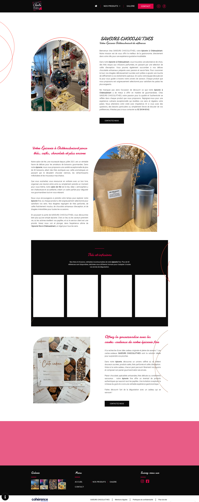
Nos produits (111, 6)
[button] (112, 121)
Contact (145, 6)
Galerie (131, 6)
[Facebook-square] (147, 481)
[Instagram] (142, 481)
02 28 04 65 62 (143, 109)
